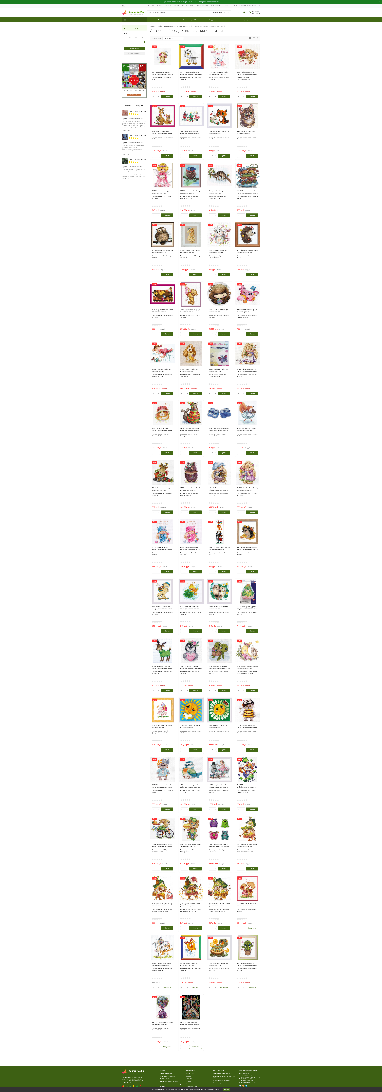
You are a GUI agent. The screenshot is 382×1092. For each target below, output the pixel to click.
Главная (152, 26)
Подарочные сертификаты (218, 20)
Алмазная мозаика (166, 1074)
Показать (133, 48)
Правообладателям (219, 1083)
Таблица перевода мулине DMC (223, 1074)
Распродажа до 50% (189, 20)
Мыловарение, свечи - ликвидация (171, 1084)
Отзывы (160, 5)
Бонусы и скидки (202, 5)
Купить (167, 96)
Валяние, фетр (164, 1079)
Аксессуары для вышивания (169, 1081)
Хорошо (226, 1089)
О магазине (150, 5)
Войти (249, 5)
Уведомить (252, 928)
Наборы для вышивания (166, 26)
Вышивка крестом (184, 26)
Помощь (176, 5)
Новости (168, 5)
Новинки (161, 20)
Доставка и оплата (188, 5)
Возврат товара (216, 5)
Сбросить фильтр (134, 53)
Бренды (246, 20)
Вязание (162, 1086)
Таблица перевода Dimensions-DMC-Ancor (224, 1077)
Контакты (227, 5)
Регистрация (256, 5)
